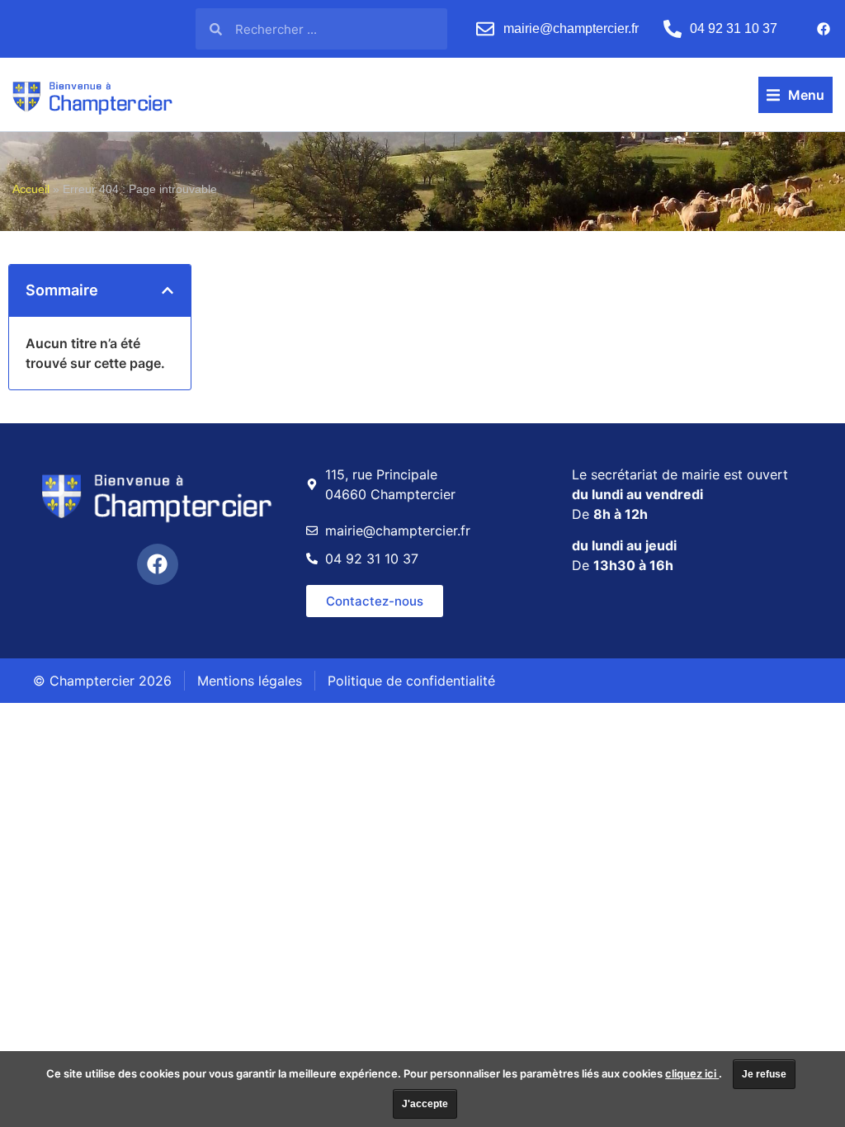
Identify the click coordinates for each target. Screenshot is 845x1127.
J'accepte (425, 1104)
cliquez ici (692, 1073)
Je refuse (764, 1074)
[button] (795, 95)
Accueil (31, 189)
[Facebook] (823, 29)
